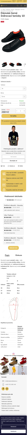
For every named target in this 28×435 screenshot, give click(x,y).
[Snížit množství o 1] (17, 111)
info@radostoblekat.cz (11, 381)
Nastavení (13, 426)
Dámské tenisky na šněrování (20, 328)
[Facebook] (3, 388)
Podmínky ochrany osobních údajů (10, 406)
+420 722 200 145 (10, 384)
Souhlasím (13, 431)
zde (2, 423)
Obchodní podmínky (6, 404)
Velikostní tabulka (6, 81)
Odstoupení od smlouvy (7, 408)
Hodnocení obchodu (13, 196)
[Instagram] (7, 388)
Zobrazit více (13, 248)
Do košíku (13, 116)
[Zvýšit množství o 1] (24, 111)
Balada (7, 19)
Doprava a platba (6, 397)
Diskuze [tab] (18, 255)
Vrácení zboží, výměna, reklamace (10, 410)
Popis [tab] (7, 255)
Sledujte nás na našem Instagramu (13, 355)
